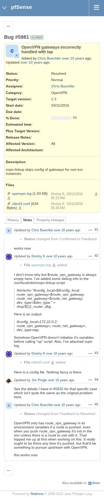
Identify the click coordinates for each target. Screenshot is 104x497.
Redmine (37, 494)
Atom (96, 483)
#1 (96, 230)
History (13, 220)
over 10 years (73, 58)
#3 (96, 353)
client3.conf (21, 204)
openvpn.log (22, 194)
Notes (27, 220)
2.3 (53, 99)
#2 (96, 256)
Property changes (50, 220)
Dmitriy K (38, 256)
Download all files (96, 194)
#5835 (58, 389)
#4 (96, 379)
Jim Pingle (39, 380)
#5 (96, 404)
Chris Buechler (49, 58)
